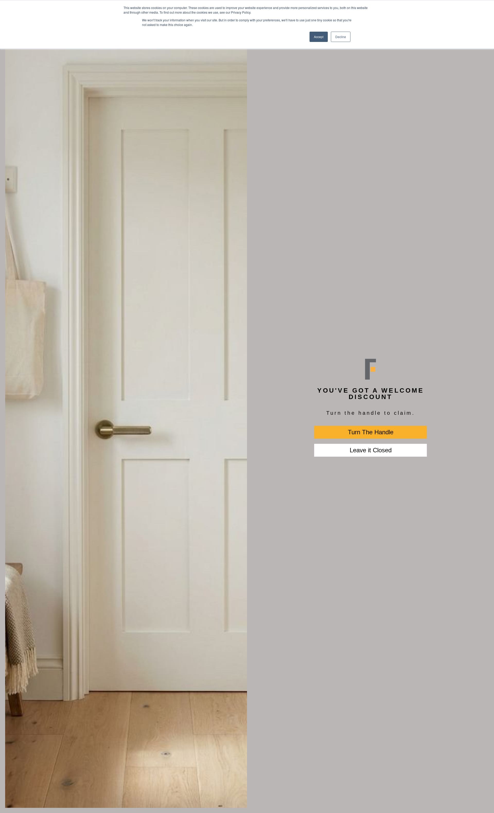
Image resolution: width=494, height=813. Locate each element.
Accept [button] (318, 36)
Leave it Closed (371, 450)
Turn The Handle (370, 432)
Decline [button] (340, 36)
